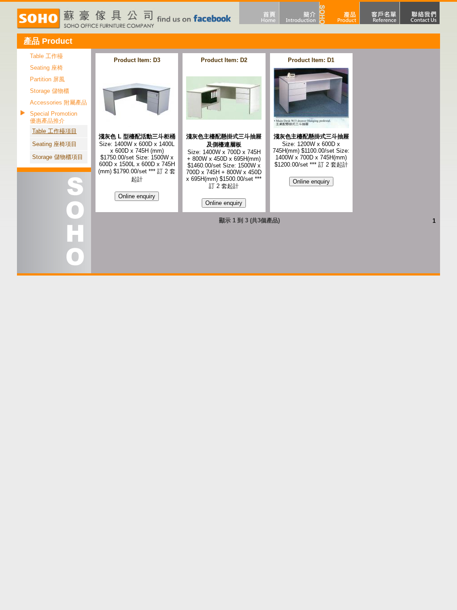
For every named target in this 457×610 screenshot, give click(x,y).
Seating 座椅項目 (54, 144)
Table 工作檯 (46, 56)
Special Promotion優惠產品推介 (53, 117)
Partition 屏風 (47, 79)
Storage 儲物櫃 (49, 91)
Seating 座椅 (46, 67)
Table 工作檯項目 (54, 131)
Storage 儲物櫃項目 (57, 157)
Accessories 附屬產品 (58, 102)
